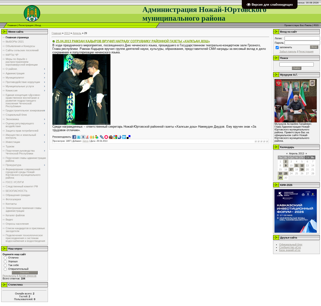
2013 (67, 33)
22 (280, 173)
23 (285, 173)
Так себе (13, 265)
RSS (316, 25)
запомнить (285, 47)
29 (280, 177)
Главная (12, 25)
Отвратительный (18, 268)
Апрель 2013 (296, 153)
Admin (85, 141)
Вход (38, 25)
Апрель (77, 33)
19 (302, 169)
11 (296, 165)
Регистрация (26, 25)
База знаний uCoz (290, 250)
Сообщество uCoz (290, 247)
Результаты (9, 275)
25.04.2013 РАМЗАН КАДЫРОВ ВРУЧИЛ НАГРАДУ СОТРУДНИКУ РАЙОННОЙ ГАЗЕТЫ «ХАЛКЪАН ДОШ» (133, 41)
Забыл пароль (287, 51)
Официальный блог (290, 244)
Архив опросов (27, 275)
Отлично (13, 257)
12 (302, 165)
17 (291, 169)
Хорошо (13, 261)
